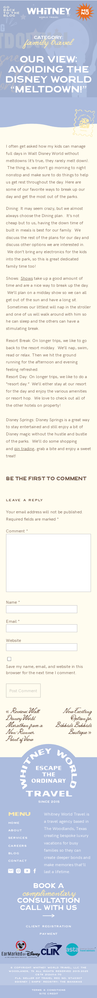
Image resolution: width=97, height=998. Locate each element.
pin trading (24, 448)
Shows (27, 278)
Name (13, 602)
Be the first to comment (46, 479)
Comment (17, 530)
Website (13, 640)
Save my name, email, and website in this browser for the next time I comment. (44, 669)
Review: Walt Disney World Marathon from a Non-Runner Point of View (24, 725)
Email (13, 621)
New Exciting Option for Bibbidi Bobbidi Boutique (73, 721)
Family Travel (48, 41)
